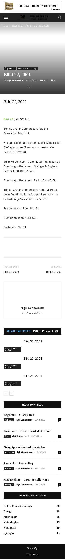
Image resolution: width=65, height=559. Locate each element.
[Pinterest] (23, 250)
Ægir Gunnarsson (15, 80)
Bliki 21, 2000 (11, 272)
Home (5, 25)
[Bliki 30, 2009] (13, 345)
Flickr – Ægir (32, 548)
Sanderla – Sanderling (18, 463)
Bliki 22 (8, 119)
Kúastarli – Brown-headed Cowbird (27, 431)
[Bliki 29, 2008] (13, 363)
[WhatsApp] (32, 250)
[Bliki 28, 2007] (13, 380)
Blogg (7, 436)
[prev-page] (6, 393)
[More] (40, 250)
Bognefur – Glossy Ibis (19, 415)
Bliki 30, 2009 (32, 341)
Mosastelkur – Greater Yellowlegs (26, 479)
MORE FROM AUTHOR (46, 331)
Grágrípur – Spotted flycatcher (24, 447)
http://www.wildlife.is (32, 313)
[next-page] (11, 393)
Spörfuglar (9, 452)
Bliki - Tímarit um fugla (38, 25)
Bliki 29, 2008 (32, 358)
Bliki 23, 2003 (53, 272)
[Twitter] (15, 250)
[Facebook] (7, 250)
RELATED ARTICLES (18, 331)
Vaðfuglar (9, 420)
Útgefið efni (17, 25)
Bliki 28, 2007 (32, 376)
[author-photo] (32, 302)
